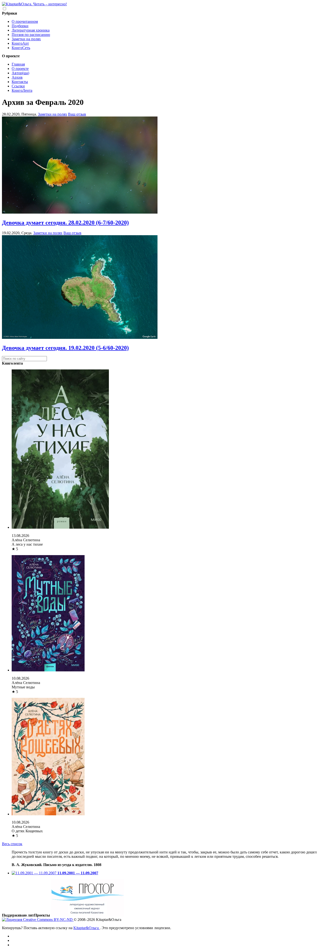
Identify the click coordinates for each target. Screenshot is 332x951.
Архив (17, 77)
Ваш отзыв (77, 114)
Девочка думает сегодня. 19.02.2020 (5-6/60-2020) (65, 348)
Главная (18, 64)
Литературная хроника (31, 30)
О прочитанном (25, 21)
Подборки (20, 26)
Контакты (20, 82)
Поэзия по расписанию (31, 35)
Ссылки (18, 86)
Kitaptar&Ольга (86, 928)
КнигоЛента (22, 90)
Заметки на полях (26, 39)
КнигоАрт (20, 43)
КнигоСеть (21, 48)
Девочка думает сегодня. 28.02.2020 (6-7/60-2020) (65, 222)
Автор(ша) (20, 73)
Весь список (12, 844)
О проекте (20, 69)
